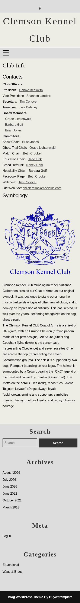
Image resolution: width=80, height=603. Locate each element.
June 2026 (10, 486)
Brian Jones (13, 130)
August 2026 (11, 472)
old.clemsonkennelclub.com (42, 188)
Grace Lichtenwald (18, 119)
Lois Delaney (28, 107)
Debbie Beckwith (31, 90)
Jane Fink (35, 159)
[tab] (6, 53)
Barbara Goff (14, 124)
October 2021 (12, 500)
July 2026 (9, 479)
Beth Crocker (32, 153)
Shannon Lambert (38, 96)
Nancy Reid (34, 165)
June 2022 (10, 493)
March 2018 (11, 507)
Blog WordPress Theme (25, 597)
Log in (7, 536)
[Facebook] (40, 8)
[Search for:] (21, 443)
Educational (11, 565)
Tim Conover (29, 101)
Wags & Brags (13, 571)
